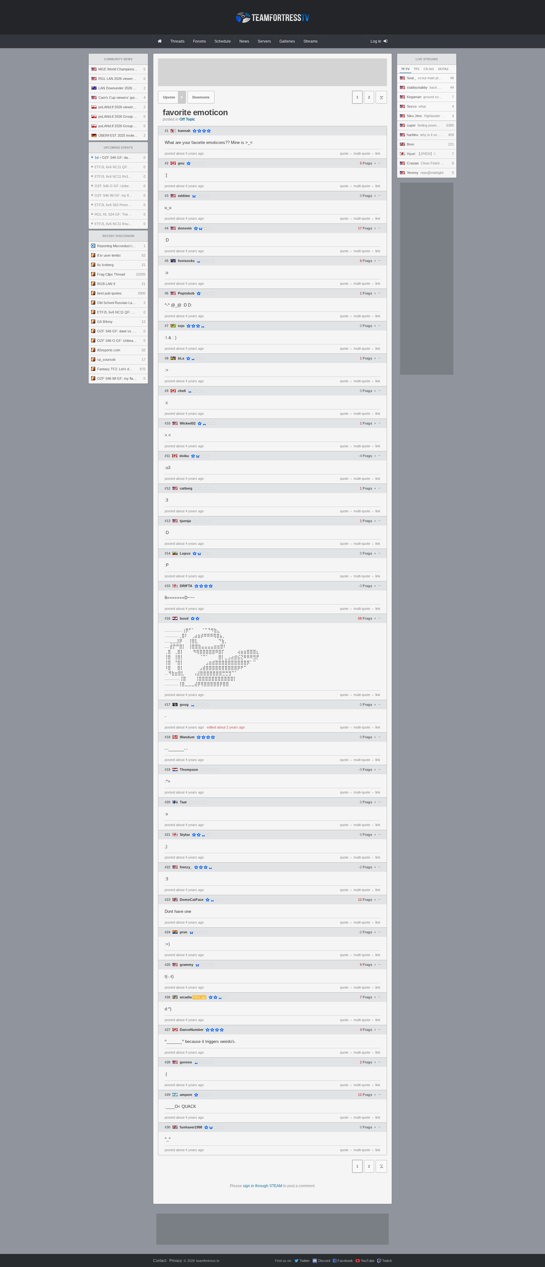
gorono (186, 1062)
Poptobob (186, 293)
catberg (186, 488)
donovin (185, 228)
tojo (181, 326)
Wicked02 (188, 423)
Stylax (185, 834)
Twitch (387, 1261)
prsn (183, 932)
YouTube (367, 1261)
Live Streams (427, 59)
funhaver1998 (191, 1127)
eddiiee (184, 196)
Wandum (187, 737)
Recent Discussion (118, 236)
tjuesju (185, 521)
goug (184, 704)
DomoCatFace (191, 899)
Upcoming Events (118, 147)
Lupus (185, 553)
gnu (181, 163)
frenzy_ (186, 867)
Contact (159, 1260)
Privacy (175, 1260)
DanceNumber (191, 1030)
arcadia (186, 997)
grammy (186, 965)
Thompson (189, 769)
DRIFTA (186, 586)
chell (182, 391)
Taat (183, 802)
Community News (118, 59)
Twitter (305, 1261)
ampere (186, 1095)
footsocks (186, 261)
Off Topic (187, 119)
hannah (184, 131)
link (377, 153)
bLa (181, 358)
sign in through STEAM (262, 1186)
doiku (184, 456)
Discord (324, 1261)
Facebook (345, 1261)
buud (184, 618)
